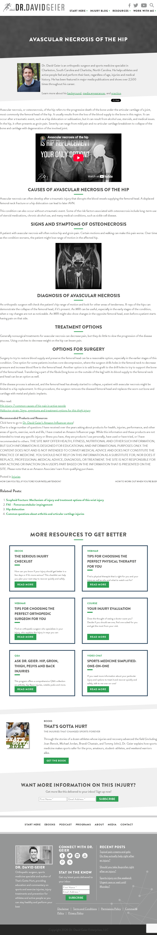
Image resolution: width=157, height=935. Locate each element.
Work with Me (143, 11)
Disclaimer (63, 909)
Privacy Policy (75, 913)
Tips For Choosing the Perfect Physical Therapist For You (111, 561)
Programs (83, 824)
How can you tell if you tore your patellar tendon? (30, 481)
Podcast (65, 824)
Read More (25, 584)
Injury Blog (99, 11)
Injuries (16, 476)
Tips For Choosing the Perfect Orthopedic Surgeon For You (34, 613)
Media (112, 824)
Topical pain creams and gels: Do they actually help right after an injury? (117, 856)
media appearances (94, 93)
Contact (127, 824)
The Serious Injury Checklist (31, 559)
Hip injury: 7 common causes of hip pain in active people (33, 405)
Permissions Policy (111, 909)
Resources (121, 11)
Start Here (78, 11)
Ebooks (50, 824)
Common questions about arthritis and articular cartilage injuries (45, 513)
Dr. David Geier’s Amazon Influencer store (48, 422)
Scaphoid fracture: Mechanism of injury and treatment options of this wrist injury (55, 500)
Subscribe (107, 799)
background (74, 93)
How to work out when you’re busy (136, 481)
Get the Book (56, 761)
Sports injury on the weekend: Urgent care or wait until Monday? (116, 882)
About (99, 824)
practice (116, 93)
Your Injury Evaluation (109, 608)
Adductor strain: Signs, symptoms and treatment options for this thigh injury (45, 410)
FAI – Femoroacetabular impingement (29, 504)
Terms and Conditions (85, 909)
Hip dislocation (15, 509)
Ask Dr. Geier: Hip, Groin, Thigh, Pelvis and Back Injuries (36, 666)
